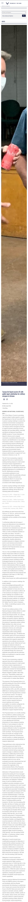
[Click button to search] (24, 16)
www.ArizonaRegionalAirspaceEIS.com (13, 585)
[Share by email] (7, 399)
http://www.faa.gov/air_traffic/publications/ (15, 578)
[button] (2, 3)
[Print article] (4, 399)
